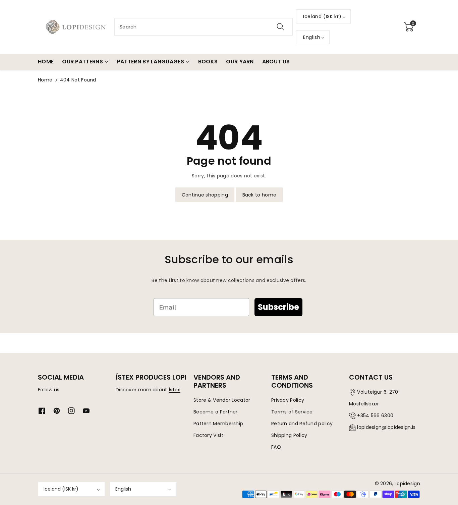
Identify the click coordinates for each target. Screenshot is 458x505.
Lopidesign (407, 483)
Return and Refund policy (302, 423)
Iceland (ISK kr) (61, 489)
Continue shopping (205, 194)
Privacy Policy (287, 400)
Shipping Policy (289, 435)
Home (45, 79)
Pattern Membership (218, 423)
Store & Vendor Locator (221, 400)
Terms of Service (292, 411)
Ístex (174, 389)
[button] (408, 26)
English (123, 489)
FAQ (276, 447)
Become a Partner (215, 411)
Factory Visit (208, 435)
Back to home (259, 194)
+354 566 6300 (375, 415)
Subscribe (278, 307)
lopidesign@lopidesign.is (386, 427)
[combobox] (203, 26)
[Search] (280, 26)
